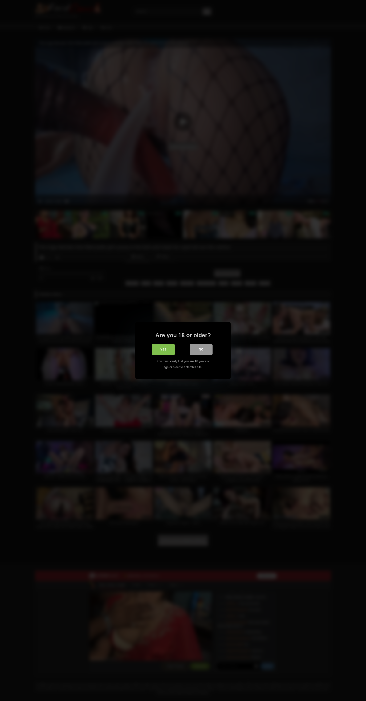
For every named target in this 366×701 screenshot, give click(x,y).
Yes (163, 349)
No (201, 349)
